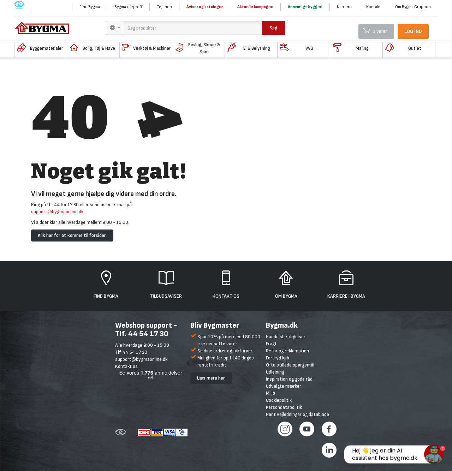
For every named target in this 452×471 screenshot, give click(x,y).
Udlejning (275, 372)
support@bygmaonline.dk (57, 212)
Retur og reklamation (287, 351)
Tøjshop (164, 7)
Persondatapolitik (284, 407)
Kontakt (373, 7)
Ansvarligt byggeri (305, 7)
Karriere (344, 7)
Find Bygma (89, 7)
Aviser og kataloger (204, 7)
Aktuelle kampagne (255, 7)
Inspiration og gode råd (289, 379)
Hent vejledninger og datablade (297, 414)
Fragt (271, 344)
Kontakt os (126, 366)
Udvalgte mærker (283, 386)
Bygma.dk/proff (128, 7)
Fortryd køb (277, 358)
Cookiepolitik (279, 400)
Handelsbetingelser (285, 337)
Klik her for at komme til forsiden (72, 235)
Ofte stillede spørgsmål (290, 365)
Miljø (270, 393)
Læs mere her (211, 378)
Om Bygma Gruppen (413, 7)
